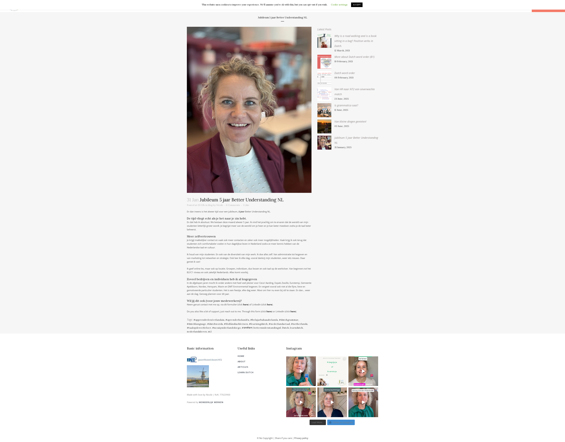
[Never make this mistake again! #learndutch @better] (301, 402)
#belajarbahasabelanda (264, 319)
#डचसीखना (247, 327)
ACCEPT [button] (357, 5)
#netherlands (299, 324)
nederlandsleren (197, 331)
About (242, 361)
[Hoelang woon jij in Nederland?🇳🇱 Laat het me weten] (363, 402)
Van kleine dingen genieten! (350, 121)
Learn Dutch (246, 372)
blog (210, 205)
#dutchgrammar (288, 319)
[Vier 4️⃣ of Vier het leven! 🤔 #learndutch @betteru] (363, 371)
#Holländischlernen (236, 324)
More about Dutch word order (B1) (354, 57)
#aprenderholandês (237, 319)
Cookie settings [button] (339, 4)
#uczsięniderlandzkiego (226, 327)
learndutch (296, 327)
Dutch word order (344, 73)
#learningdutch (258, 324)
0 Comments (233, 205)
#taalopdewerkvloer (199, 327)
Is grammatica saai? (346, 105)
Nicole (219, 205)
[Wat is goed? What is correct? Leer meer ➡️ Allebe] (332, 371)
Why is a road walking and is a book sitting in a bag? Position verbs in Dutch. (355, 41)
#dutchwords (215, 324)
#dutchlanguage (196, 324)
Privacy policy (301, 438)
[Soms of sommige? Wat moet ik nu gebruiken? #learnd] (332, 402)
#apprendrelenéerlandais (208, 319)
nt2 (210, 331)
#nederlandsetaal (279, 324)
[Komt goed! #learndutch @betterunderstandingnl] (301, 371)
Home (241, 356)
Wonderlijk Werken (211, 402)
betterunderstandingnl (267, 327)
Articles (243, 367)
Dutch (285, 327)
